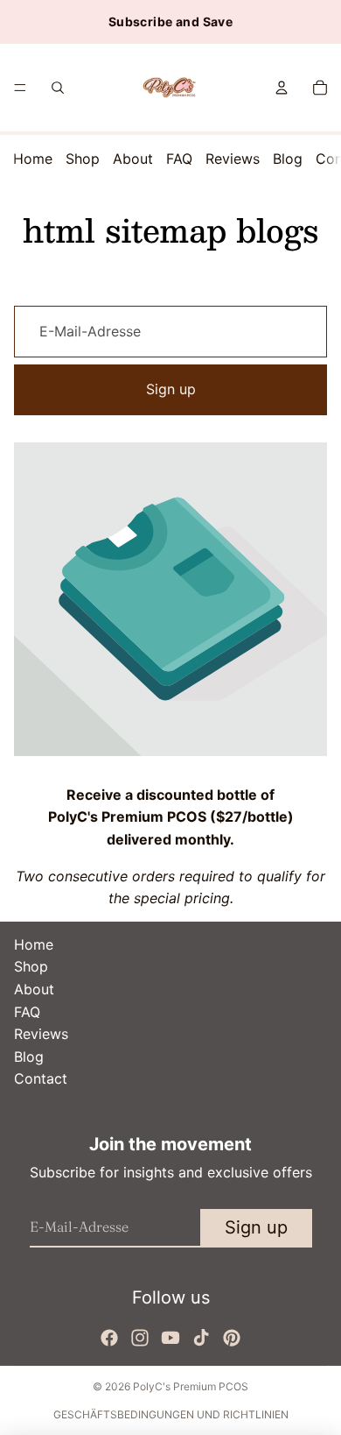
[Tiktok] (201, 1337)
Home (32, 158)
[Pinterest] (231, 1337)
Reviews (232, 158)
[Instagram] (139, 1337)
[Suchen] (57, 87)
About (133, 158)
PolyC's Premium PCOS (190, 1386)
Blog (288, 158)
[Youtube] (170, 1337)
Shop (83, 158)
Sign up (171, 389)
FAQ (179, 158)
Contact (40, 1078)
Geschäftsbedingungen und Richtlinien (171, 1414)
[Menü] (20, 87)
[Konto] (281, 87)
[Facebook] (109, 1337)
